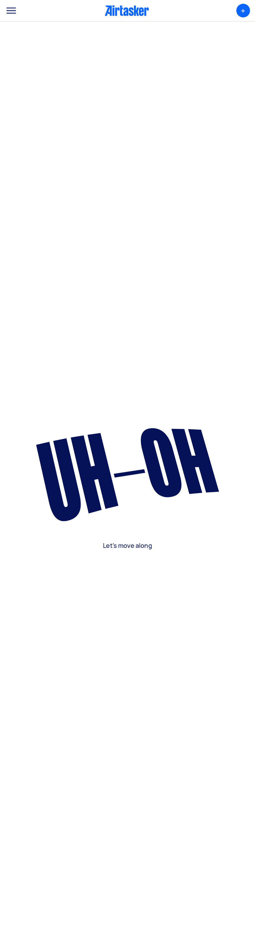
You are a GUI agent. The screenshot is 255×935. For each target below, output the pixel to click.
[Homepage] (127, 11)
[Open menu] (11, 10)
